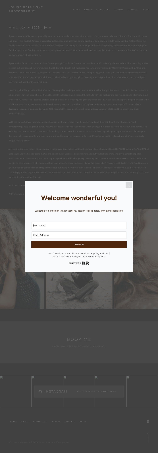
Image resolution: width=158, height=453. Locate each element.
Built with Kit (79, 263)
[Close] (129, 185)
